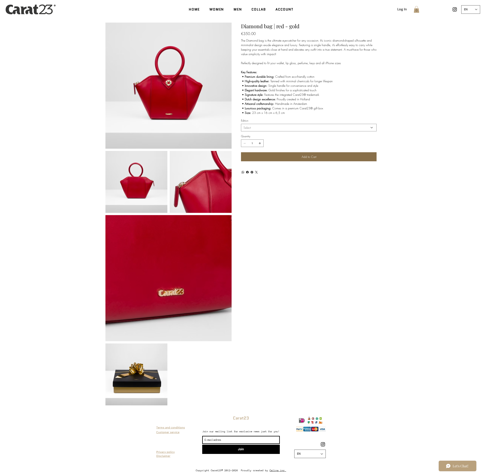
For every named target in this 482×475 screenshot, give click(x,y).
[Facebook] (247, 172)
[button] (416, 9)
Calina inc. (278, 470)
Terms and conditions (170, 428)
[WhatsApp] (243, 172)
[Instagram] (455, 9)
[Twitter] (256, 172)
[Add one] (260, 143)
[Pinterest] (252, 172)
